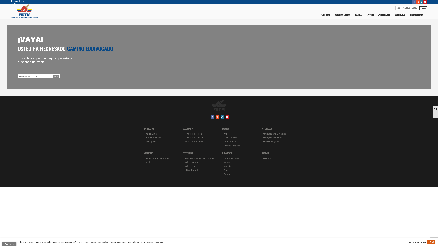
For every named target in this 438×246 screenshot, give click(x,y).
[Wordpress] (421, 2)
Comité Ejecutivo (151, 141)
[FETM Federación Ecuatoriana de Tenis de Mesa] (219, 105)
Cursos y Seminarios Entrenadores (274, 133)
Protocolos (267, 158)
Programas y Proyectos (271, 141)
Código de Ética (190, 166)
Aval (225, 133)
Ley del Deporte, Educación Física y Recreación (200, 158)
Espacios (148, 162)
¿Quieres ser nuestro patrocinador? (157, 158)
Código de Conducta (191, 162)
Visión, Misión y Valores (153, 137)
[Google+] (418, 2)
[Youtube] (425, 2)
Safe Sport (14, 3)
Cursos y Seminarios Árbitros (272, 137)
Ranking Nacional (230, 141)
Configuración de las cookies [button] (416, 242)
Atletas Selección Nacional (193, 133)
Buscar (423, 8)
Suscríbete (227, 174)
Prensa (226, 170)
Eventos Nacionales (230, 137)
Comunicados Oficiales (17, 1)
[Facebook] (414, 2)
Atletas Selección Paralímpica (194, 137)
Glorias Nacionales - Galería (194, 141)
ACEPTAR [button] (431, 242)
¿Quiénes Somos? (151, 133)
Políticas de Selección (192, 170)
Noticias (13, 5)
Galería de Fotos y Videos (232, 145)
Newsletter (227, 166)
